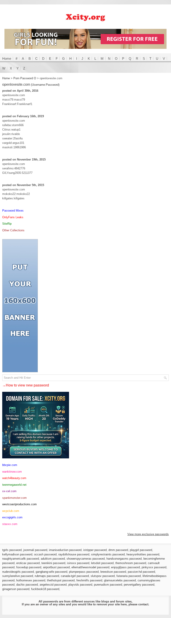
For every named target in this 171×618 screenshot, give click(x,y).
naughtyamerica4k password (20, 558)
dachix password (27, 584)
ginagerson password (15, 589)
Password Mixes (13, 210)
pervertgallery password (139, 584)
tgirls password (12, 550)
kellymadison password (17, 554)
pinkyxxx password (154, 567)
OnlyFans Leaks (12, 217)
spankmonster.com (14, 497)
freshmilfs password (89, 580)
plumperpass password (84, 571)
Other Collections (13, 230)
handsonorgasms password (124, 558)
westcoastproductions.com (19, 504)
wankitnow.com (12, 471)
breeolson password (113, 571)
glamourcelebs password (120, 580)
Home (6, 58)
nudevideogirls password (18, 571)
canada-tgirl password (75, 576)
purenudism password (108, 584)
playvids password (80, 584)
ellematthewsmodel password (90, 567)
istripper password (95, 550)
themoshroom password (130, 563)
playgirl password (141, 550)
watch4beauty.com (14, 478)
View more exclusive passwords (148, 534)
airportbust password (56, 567)
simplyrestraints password (108, 554)
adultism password (53, 558)
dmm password (118, 550)
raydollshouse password (73, 554)
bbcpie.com (9, 465)
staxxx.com (9, 524)
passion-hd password (141, 571)
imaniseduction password (65, 550)
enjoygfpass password (125, 567)
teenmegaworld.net (14, 484)
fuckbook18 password (45, 589)
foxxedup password (28, 567)
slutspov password (103, 576)
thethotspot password (61, 580)
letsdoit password (102, 563)
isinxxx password (78, 563)
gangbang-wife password (51, 571)
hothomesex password (30, 580)
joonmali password (35, 550)
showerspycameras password (86, 558)
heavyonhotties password (142, 554)
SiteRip (7, 223)
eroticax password (28, 563)
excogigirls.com (12, 517)
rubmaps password (47, 576)
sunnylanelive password (17, 576)
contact (143, 604)
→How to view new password (25, 385)
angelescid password (53, 584)
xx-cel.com (9, 491)
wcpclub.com (10, 511)
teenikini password (53, 563)
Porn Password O (24, 78)
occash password (45, 554)
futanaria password (128, 576)
